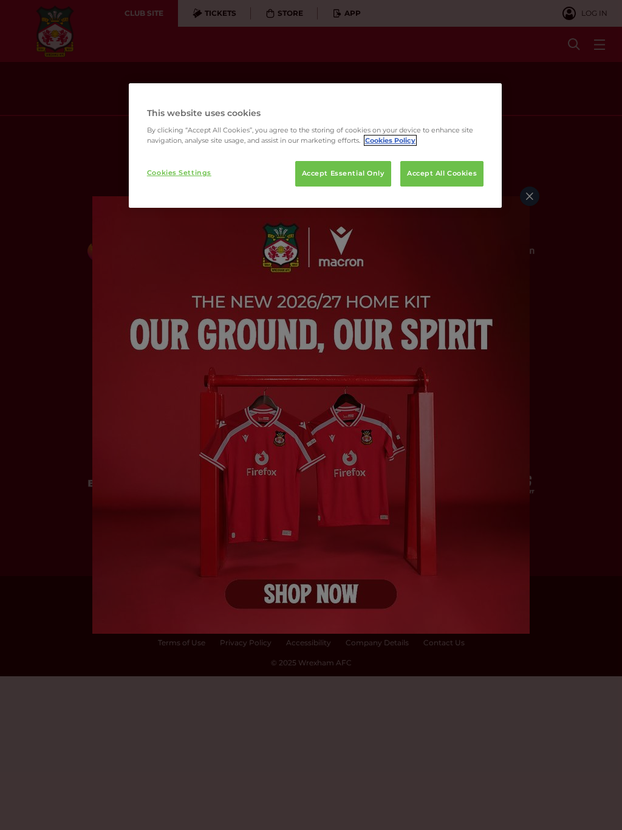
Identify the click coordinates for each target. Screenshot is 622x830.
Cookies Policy (390, 140)
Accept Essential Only (343, 173)
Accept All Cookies (442, 173)
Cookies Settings (179, 172)
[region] (315, 145)
